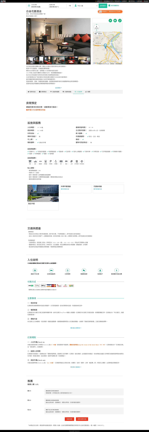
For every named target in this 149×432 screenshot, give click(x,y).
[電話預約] (120, 20)
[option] (43, 193)
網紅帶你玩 (132, 1)
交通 (67, 91)
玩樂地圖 (139, 1)
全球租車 (124, 1)
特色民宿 (117, 1)
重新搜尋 (103, 5)
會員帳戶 (146, 1)
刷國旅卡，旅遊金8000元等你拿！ (112, 11)
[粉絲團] (115, 20)
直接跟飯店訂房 (108, 1)
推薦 (89, 91)
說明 (79, 91)
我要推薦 (69, 419)
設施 (56, 91)
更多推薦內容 (82, 419)
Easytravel (77, 430)
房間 (44, 91)
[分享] (110, 20)
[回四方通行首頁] (3, 1)
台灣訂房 (99, 1)
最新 (33, 91)
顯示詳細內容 (65, 189)
